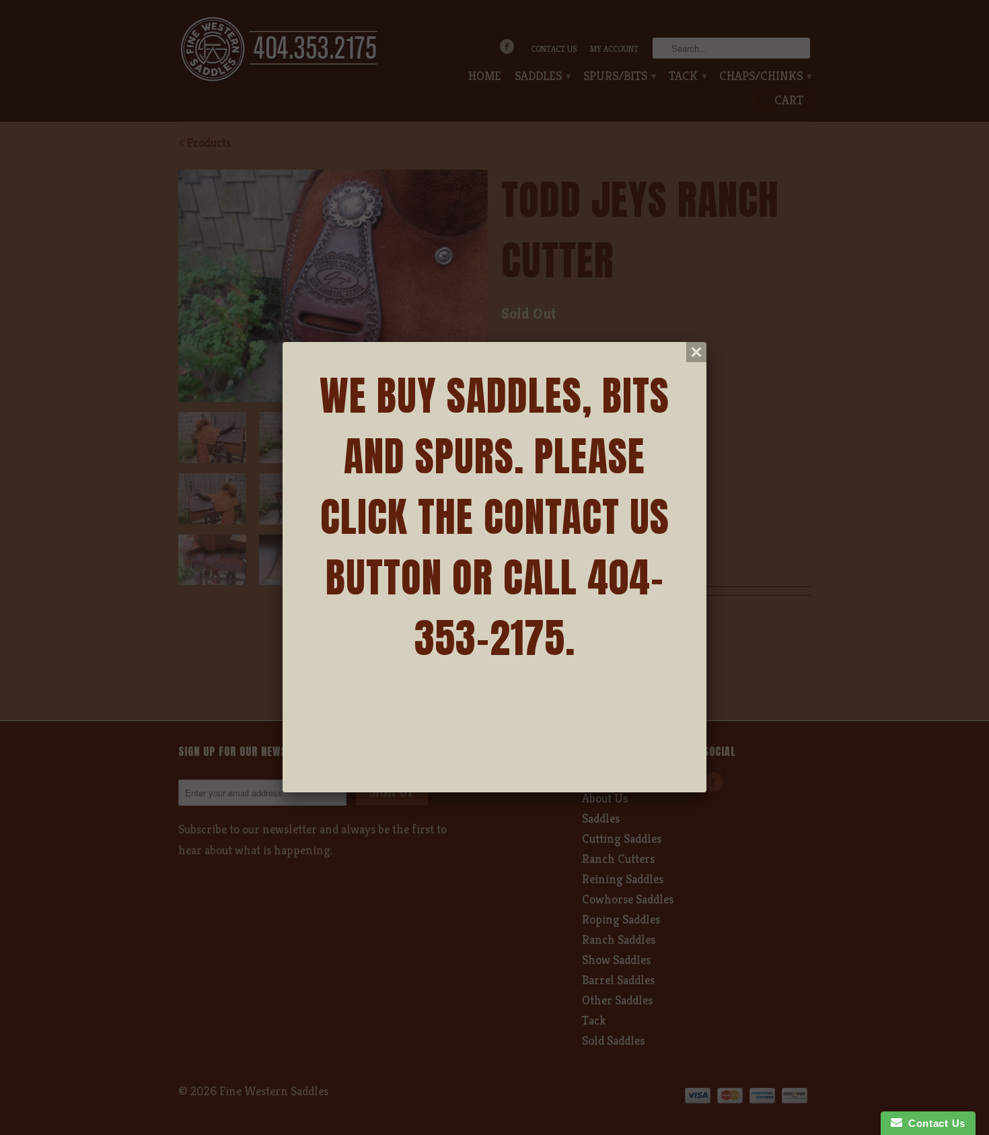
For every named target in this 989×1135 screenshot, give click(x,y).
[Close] (696, 352)
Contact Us (933, 1123)
